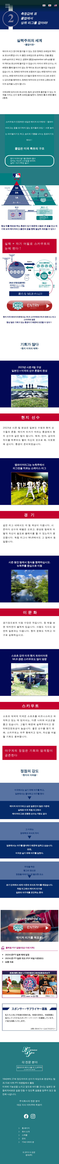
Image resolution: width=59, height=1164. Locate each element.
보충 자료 (9, 962)
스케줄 (24, 1135)
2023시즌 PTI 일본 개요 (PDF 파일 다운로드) (24, 958)
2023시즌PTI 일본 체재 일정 (17, 954)
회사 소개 (26, 1131)
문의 (24, 1138)
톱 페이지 (26, 1128)
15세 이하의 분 (28, 1142)
